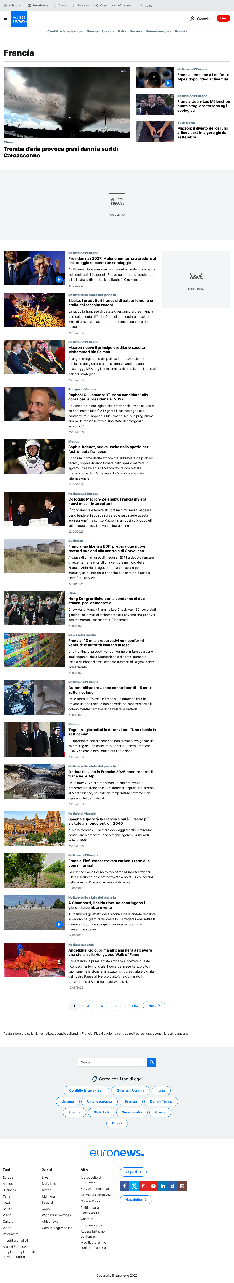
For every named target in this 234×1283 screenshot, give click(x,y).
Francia (181, 31)
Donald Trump (161, 1101)
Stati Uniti (101, 1112)
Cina (72, 593)
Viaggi (7, 1215)
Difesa (117, 1123)
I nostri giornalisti (15, 1240)
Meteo (46, 1190)
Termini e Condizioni (96, 1195)
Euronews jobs (91, 1225)
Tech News (186, 122)
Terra (7, 1196)
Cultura (8, 1221)
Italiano (12, 5)
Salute (7, 1209)
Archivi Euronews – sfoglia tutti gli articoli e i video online (19, 1252)
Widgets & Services (56, 1215)
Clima (8, 142)
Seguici (47, 1202)
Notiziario (49, 1184)
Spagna (74, 1112)
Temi (6, 1169)
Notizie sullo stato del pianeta (92, 295)
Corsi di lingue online (57, 1228)
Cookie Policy (91, 1201)
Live (223, 18)
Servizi (47, 1169)
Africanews (50, 1221)
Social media (132, 1112)
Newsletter (133, 1200)
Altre (84, 1169)
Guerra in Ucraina (100, 31)
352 (135, 1005)
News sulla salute (82, 635)
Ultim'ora (48, 1196)
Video (7, 1228)
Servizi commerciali (95, 1188)
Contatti (87, 1219)
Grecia (160, 1112)
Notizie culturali (81, 944)
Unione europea (158, 31)
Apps (46, 1209)
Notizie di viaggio (82, 813)
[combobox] (164, 5)
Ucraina (136, 31)
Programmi (11, 1234)
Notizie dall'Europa (192, 69)
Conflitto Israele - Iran (65, 31)
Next (152, 1005)
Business (75, 540)
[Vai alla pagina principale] (19, 19)
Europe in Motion (82, 389)
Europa (8, 1177)
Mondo (74, 441)
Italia (122, 31)
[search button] (141, 5)
